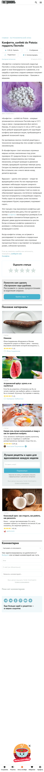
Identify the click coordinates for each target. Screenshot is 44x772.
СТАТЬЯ (6, 335)
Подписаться (22, 470)
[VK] (11, 600)
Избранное (32, 769)
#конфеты (5, 256)
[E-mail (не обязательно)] (22, 567)
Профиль (40, 769)
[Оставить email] (22, 464)
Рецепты (12, 769)
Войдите (5, 555)
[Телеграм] (6, 600)
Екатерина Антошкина (8, 59)
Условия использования (22, 483)
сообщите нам (16, 254)
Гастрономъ (4, 769)
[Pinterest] (20, 600)
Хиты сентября (22, 769)
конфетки (12, 214)
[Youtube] (25, 600)
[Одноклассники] (15, 600)
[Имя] (22, 560)
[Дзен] (30, 600)
